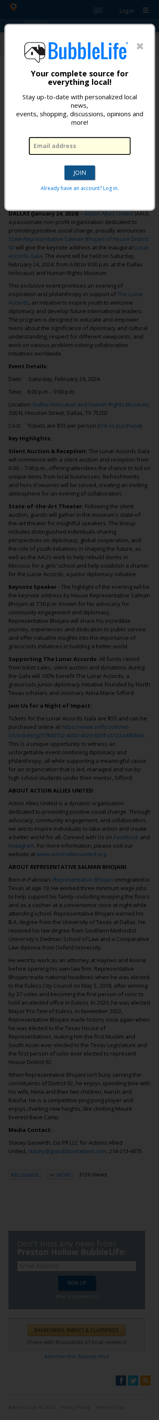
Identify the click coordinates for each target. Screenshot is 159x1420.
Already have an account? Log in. (80, 188)
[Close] (140, 46)
